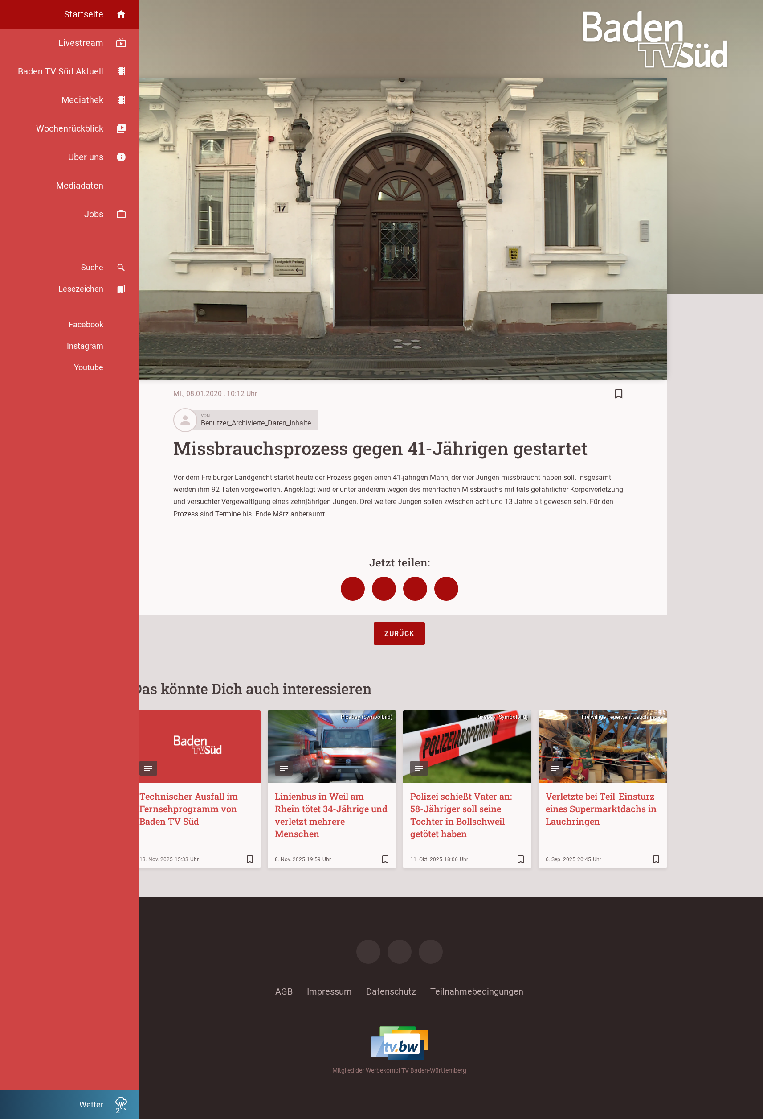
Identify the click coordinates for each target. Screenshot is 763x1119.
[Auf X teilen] (384, 589)
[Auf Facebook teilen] (353, 589)
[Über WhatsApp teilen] (415, 589)
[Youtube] (431, 952)
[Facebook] (368, 952)
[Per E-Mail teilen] (446, 589)
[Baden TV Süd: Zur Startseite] (655, 39)
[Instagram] (400, 952)
